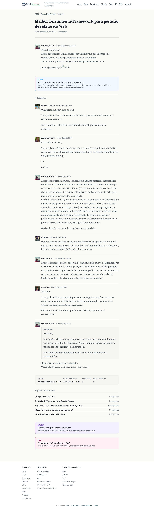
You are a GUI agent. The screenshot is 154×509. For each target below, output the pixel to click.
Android (128, 4)
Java (79, 4)
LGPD (96, 506)
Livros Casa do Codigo (46, 488)
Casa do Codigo (68, 482)
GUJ (37, 14)
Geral (85, 4)
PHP (121, 4)
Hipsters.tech (67, 485)
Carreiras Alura (43, 471)
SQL (111, 4)
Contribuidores (86, 506)
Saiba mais (75, 506)
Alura (64, 471)
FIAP (64, 478)
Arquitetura (26, 498)
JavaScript (26, 488)
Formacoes (42, 475)
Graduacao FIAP (44, 482)
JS (116, 4)
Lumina (65, 475)
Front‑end (94, 4)
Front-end (26, 478)
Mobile (104, 4)
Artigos (40, 478)
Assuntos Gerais (48, 14)
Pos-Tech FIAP (43, 485)
